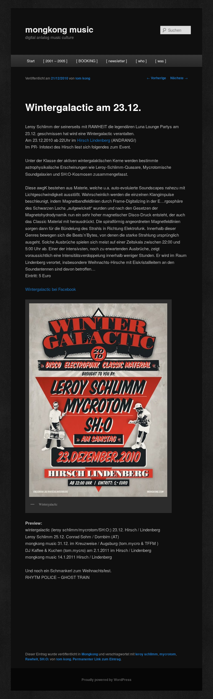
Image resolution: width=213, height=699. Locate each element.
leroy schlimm (146, 653)
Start (31, 60)
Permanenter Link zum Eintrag (97, 658)
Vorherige (156, 77)
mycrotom (167, 653)
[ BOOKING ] (87, 60)
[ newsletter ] (116, 60)
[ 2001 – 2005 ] (55, 60)
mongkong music (59, 29)
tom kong (82, 78)
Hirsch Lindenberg (93, 140)
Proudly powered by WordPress (106, 679)
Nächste (179, 77)
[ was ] (160, 60)
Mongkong (90, 653)
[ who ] (141, 60)
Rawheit (31, 658)
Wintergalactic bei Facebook (50, 289)
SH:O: (44, 658)
